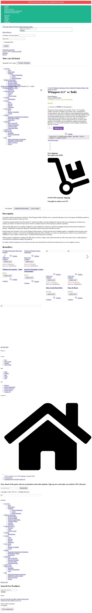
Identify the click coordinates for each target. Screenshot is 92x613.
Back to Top (4, 582)
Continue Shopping (24, 63)
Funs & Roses (73, 288)
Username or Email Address (10, 35)
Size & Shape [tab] (35, 208)
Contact (6, 6)
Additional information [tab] (22, 208)
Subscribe (23, 488)
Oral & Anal (24, 599)
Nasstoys (54, 96)
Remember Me (8, 42)
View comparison (7, 609)
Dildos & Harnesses (59, 88)
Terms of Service (9, 9)
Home (2, 86)
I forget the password (8, 50)
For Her (8, 599)
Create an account (16, 51)
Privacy (6, 7)
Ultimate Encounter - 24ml (12, 269)
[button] (41, 90)
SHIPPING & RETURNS (11, 12)
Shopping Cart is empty (9, 63)
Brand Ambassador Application (13, 11)
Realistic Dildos (80, 88)
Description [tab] (8, 208)
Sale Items (7, 86)
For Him (13, 599)
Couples (18, 599)
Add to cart (58, 128)
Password (5, 39)
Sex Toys (54, 89)
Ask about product (53, 140)
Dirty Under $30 (15, 86)
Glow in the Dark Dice (54, 288)
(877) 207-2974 (4, 347)
